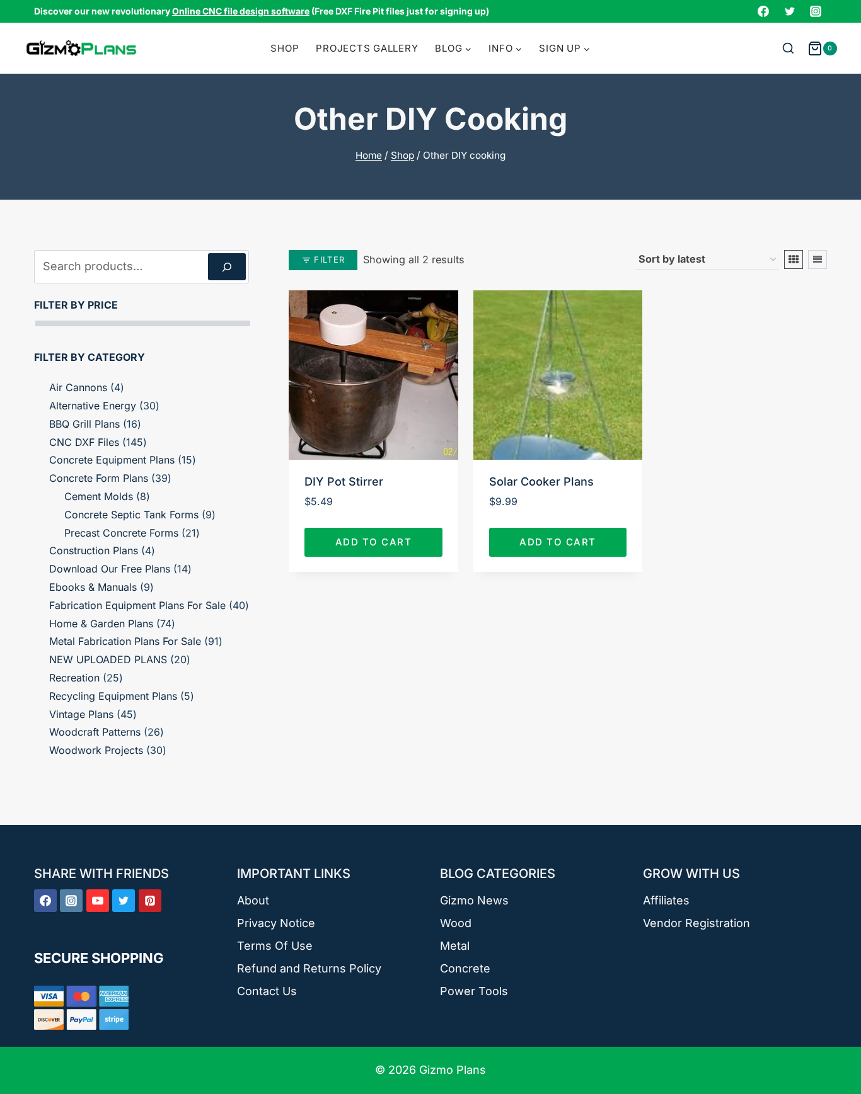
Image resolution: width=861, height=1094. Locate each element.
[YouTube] (97, 900)
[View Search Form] (788, 49)
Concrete (465, 968)
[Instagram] (815, 11)
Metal (455, 945)
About (253, 900)
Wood (455, 923)
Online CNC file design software (240, 11)
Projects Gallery (367, 48)
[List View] (817, 259)
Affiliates (666, 900)
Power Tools (474, 991)
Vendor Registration (696, 923)
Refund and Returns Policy (309, 968)
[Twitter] (789, 11)
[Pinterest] (150, 900)
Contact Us (267, 991)
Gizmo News (474, 900)
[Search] (227, 266)
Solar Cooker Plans (541, 481)
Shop (284, 48)
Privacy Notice (276, 923)
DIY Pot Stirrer (343, 481)
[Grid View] (793, 259)
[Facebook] (763, 11)
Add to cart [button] (373, 542)
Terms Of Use (275, 945)
